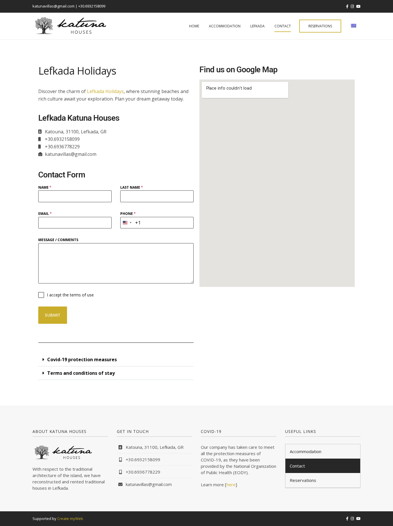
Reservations (320, 26)
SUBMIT (52, 315)
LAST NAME (131, 187)
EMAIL (45, 213)
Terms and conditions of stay (81, 373)
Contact (282, 26)
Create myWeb (70, 518)
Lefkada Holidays (105, 91)
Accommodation (225, 26)
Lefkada (257, 26)
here (231, 484)
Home (194, 26)
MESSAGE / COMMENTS (58, 239)
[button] (116, 359)
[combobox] (127, 222)
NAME (44, 187)
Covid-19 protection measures (82, 359)
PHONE (128, 213)
